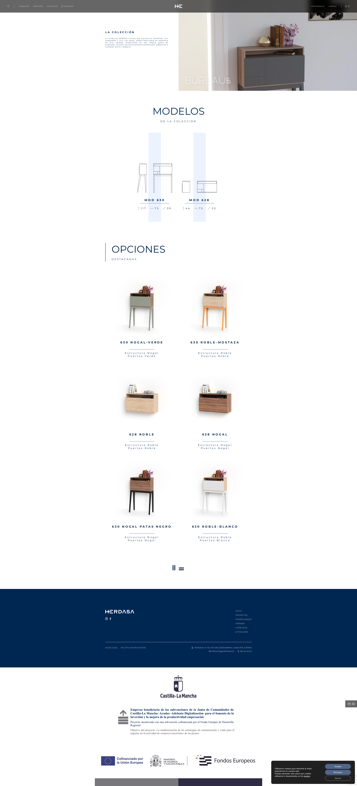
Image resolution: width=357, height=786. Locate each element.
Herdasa (333, 6)
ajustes (307, 776)
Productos (24, 6)
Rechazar (338, 772)
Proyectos (38, 6)
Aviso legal (111, 648)
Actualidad (52, 6)
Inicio (239, 611)
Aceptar (338, 766)
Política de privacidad (133, 648)
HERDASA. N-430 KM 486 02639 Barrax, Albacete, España (223, 648)
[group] (155, 177)
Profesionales (318, 6)
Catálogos (68, 6)
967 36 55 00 (246, 651)
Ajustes (338, 778)
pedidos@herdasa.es (223, 651)
